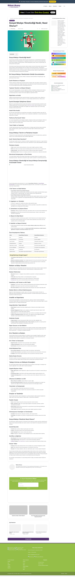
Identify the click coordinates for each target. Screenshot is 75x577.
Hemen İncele (52, 1)
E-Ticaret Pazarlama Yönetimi (43, 565)
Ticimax (9, 566)
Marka (50, 6)
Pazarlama (55, 6)
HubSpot (12, 441)
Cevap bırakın (28, 539)
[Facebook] (17, 469)
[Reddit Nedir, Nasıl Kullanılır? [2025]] (15, 527)
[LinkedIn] (20, 469)
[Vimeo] (22, 469)
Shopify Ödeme (25, 566)
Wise (24, 569)
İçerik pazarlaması (21, 441)
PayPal (24, 567)
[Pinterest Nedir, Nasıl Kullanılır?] (41, 527)
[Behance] (25, 469)
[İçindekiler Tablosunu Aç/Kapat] (16, 54)
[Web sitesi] (16, 469)
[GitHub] (27, 469)
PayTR (24, 561)
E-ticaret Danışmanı (24, 573)
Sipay (24, 564)
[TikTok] (28, 469)
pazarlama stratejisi (31, 105)
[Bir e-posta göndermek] (16, 28)
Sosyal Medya (16, 18)
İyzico (24, 563)
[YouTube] (21, 469)
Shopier (9, 564)
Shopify (9, 561)
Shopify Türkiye (40, 563)
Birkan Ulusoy (13, 28)
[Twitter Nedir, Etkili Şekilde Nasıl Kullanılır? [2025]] (28, 527)
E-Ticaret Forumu (41, 562)
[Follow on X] (15, 28)
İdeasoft (9, 567)
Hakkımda (62, 573)
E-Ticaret (45, 6)
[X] (19, 469)
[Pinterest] (23, 469)
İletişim (60, 6)
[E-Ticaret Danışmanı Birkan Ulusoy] (14, 6)
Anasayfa (11, 18)
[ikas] (37, 12)
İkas (8, 563)
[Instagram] (26, 469)
